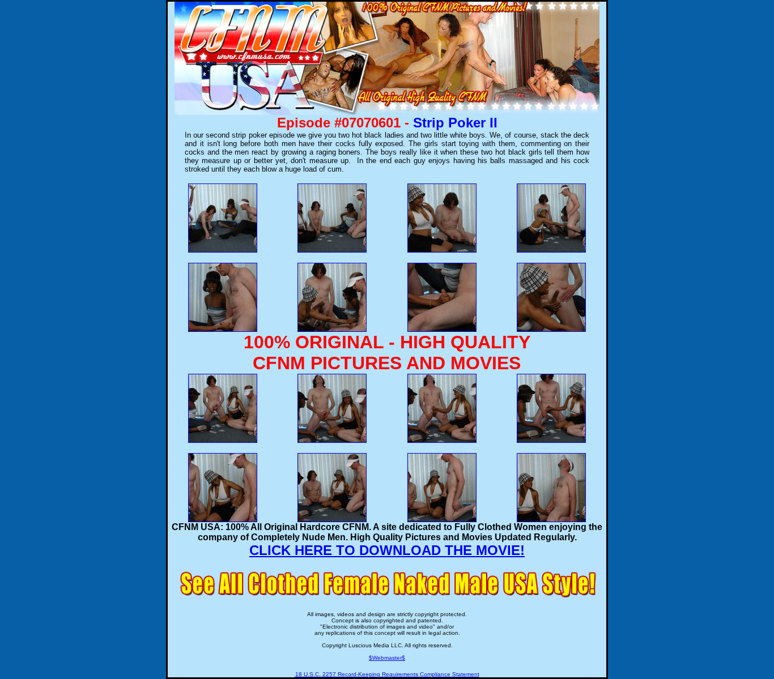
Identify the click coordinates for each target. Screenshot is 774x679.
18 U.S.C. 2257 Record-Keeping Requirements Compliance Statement (387, 674)
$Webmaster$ (387, 658)
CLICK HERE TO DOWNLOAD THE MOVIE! (387, 550)
